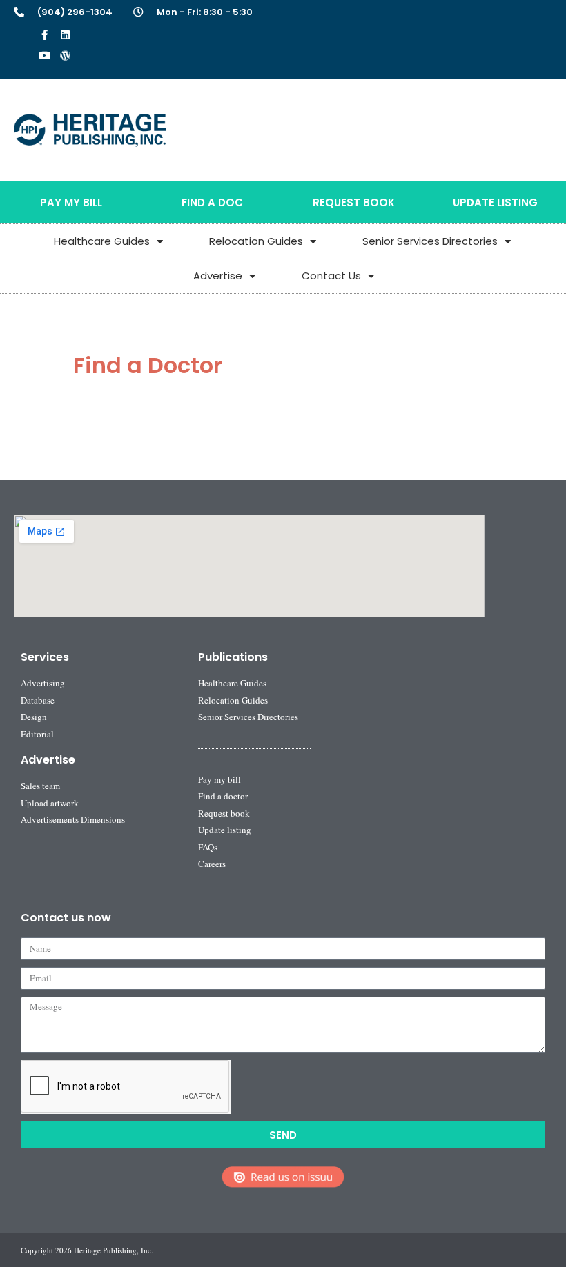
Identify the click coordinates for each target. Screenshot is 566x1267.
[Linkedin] (65, 34)
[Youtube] (44, 55)
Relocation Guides (256, 241)
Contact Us (331, 275)
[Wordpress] (65, 55)
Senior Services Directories (430, 241)
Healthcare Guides (102, 241)
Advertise (217, 275)
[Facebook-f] (44, 34)
